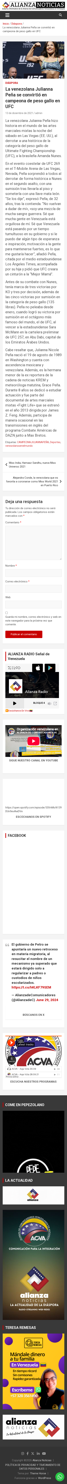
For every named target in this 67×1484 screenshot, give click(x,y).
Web (8, 597)
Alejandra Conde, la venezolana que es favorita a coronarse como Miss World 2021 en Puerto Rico (32, 481)
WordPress (44, 1478)
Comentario (13, 522)
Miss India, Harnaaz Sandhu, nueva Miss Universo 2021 (32, 464)
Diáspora (11, 83)
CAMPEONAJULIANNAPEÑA (33, 442)
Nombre (11, 565)
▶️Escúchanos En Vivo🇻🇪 (19, 710)
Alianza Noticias (42, 1460)
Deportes (55, 442)
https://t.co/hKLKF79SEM (31, 987)
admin (38, 113)
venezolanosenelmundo (19, 445)
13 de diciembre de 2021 (19, 113)
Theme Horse (38, 1473)
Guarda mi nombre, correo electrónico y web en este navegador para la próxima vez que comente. (33, 620)
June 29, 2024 (47, 1000)
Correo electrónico (17, 581)
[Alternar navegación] (7, 15)
